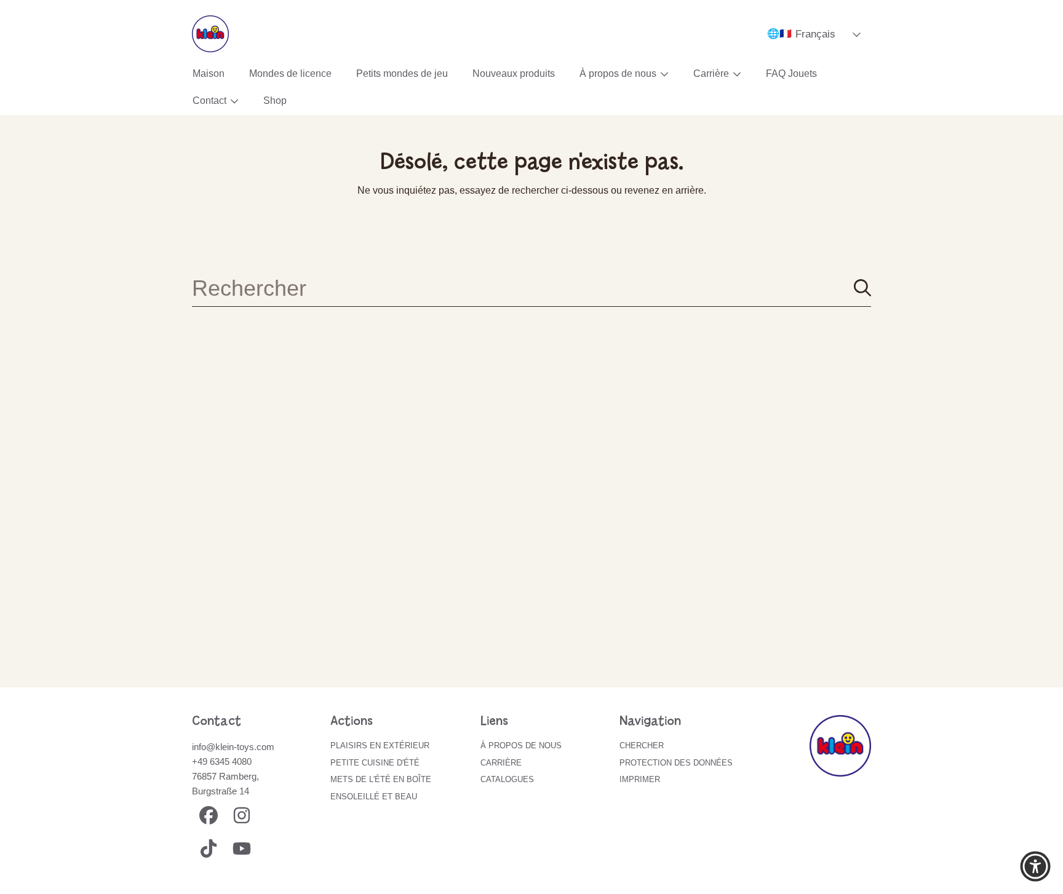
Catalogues (507, 779)
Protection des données (676, 762)
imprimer (639, 779)
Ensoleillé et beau (373, 796)
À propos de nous (619, 73)
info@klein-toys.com (233, 747)
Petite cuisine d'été (375, 762)
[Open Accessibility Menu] (1035, 866)
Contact (211, 100)
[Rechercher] (862, 287)
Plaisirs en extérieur (379, 745)
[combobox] (531, 288)
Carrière (712, 73)
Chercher (641, 745)
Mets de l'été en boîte (380, 779)
